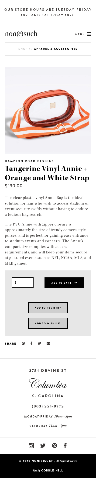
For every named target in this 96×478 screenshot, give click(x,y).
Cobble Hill (52, 470)
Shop (23, 49)
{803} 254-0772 (48, 406)
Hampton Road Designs (29, 161)
